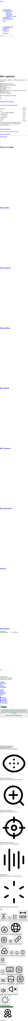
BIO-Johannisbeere (6, 508)
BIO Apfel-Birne (5, 328)
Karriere (6, 28)
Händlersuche (8, 26)
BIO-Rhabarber (5, 628)
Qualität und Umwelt (11, 16)
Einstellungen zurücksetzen (7, 1006)
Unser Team (9, 13)
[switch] (0, 780)
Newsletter (4, 701)
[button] (3, 917)
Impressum (2, 692)
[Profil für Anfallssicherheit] (0, 813)
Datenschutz (3, 693)
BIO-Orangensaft (5, 268)
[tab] (14, 101)
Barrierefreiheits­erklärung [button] (6, 747)
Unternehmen (7, 11)
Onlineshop (4, 700)
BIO (12, 131)
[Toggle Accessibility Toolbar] (3, 707)
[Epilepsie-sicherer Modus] (0, 908)
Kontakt (6, 30)
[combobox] (14, 713)
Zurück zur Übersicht (5, 134)
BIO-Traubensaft (5, 448)
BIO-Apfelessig (4, 388)
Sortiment (6, 17)
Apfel (16, 131)
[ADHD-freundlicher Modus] (0, 845)
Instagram (4, 698)
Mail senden (4, 702)
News (4, 29)
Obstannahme (7, 19)
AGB (1, 695)
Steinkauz (3, 568)
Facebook (3, 697)
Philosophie (8, 15)
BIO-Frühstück (4, 207)
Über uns (8, 12)
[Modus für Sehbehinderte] (0, 781)
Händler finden (3, 136)
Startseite (6, 9)
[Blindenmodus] (0, 877)
